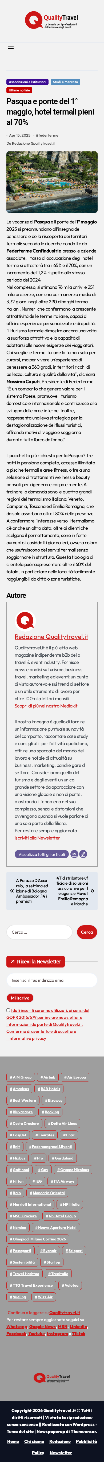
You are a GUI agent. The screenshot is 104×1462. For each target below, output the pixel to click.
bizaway (55, 1100)
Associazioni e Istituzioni (27, 82)
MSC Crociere (25, 1216)
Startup (53, 1262)
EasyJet (19, 1135)
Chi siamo (34, 1441)
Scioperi (76, 1250)
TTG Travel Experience (33, 1285)
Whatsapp (16, 1326)
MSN (62, 1326)
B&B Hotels (50, 1088)
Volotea (71, 1285)
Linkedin (78, 1326)
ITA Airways (64, 1181)
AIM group (22, 1077)
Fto (40, 1158)
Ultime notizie (19, 90)
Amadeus (21, 1088)
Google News (42, 1326)
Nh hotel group (62, 1216)
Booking (52, 1111)
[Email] (74, 854)
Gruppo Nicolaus (74, 1169)
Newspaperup (51, 1431)
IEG (38, 1181)
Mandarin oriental (49, 1192)
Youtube (36, 1333)
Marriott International (32, 1204)
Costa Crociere (26, 1123)
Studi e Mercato (65, 82)
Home (13, 1441)
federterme (48, 135)
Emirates (46, 1135)
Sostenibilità (24, 1262)
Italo (17, 1192)
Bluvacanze (23, 1111)
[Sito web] (83, 854)
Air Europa (76, 1077)
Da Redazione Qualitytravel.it (30, 143)
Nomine (19, 1227)
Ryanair (50, 1250)
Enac (70, 1135)
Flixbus (19, 1158)
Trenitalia (59, 1273)
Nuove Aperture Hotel (57, 1227)
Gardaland (64, 1158)
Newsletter (61, 1452)
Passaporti (22, 1250)
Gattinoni (21, 1169)
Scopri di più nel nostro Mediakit (46, 706)
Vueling (19, 1296)
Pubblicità (86, 1441)
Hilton (18, 1181)
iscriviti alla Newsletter (37, 838)
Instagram (57, 1333)
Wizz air (45, 1296)
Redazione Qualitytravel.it (51, 636)
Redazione (60, 1441)
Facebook (16, 1333)
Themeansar (83, 1431)
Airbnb (49, 1077)
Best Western (24, 1100)
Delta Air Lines (64, 1123)
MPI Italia (71, 1204)
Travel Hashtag (26, 1273)
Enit (16, 1146)
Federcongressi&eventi (52, 1146)
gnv (44, 1169)
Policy (38, 1452)
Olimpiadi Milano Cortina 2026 (39, 1239)
